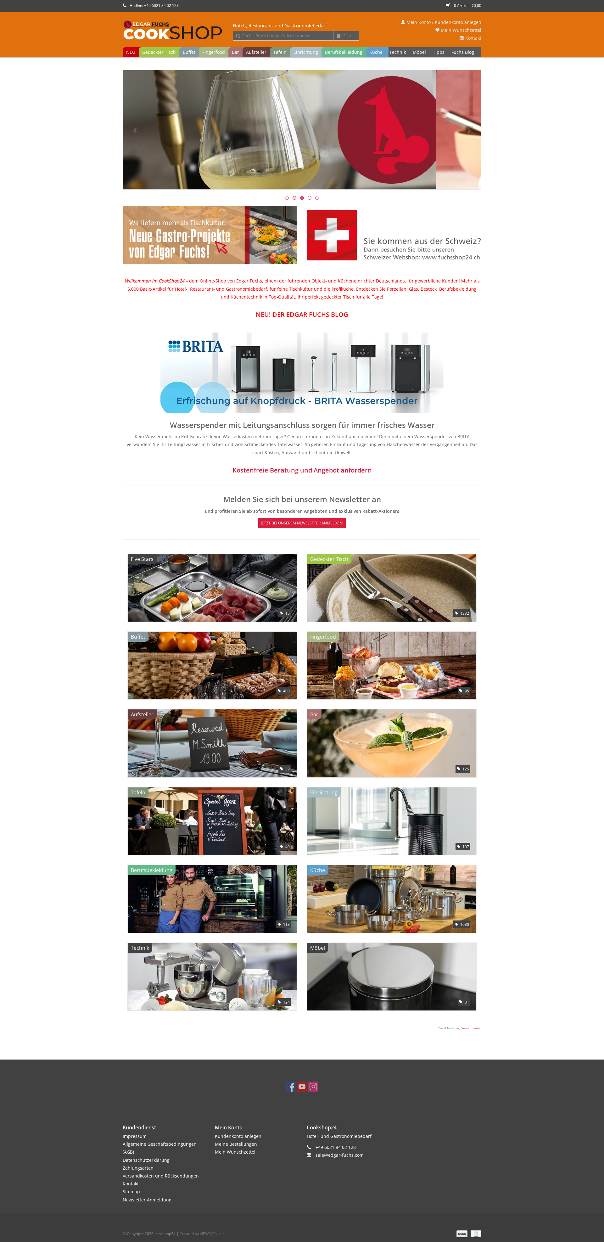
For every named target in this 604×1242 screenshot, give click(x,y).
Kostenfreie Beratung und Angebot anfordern (302, 470)
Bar (235, 52)
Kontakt (472, 38)
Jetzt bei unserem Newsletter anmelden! (302, 523)
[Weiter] (469, 130)
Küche (376, 52)
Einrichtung (306, 52)
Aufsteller (256, 52)
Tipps (439, 52)
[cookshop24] (302, 30)
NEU (130, 52)
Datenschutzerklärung (146, 1160)
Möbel (419, 52)
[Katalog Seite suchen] (336, 36)
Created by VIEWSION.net (202, 1233)
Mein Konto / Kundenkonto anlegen (443, 22)
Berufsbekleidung (343, 52)
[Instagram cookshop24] (313, 1087)
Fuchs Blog (462, 52)
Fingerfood (213, 52)
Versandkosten (471, 1028)
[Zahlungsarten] (461, 1233)
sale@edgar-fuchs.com (340, 1155)
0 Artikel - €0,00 (467, 5)
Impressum (135, 1136)
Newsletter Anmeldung (147, 1200)
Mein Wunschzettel (460, 30)
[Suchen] (236, 36)
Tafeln (280, 52)
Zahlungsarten (138, 1168)
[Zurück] (135, 130)
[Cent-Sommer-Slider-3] (302, 129)
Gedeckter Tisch (159, 52)
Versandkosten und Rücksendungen (161, 1176)
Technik (397, 52)
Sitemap (131, 1191)
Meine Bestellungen (236, 1144)
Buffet (189, 52)
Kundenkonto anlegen (238, 1136)
